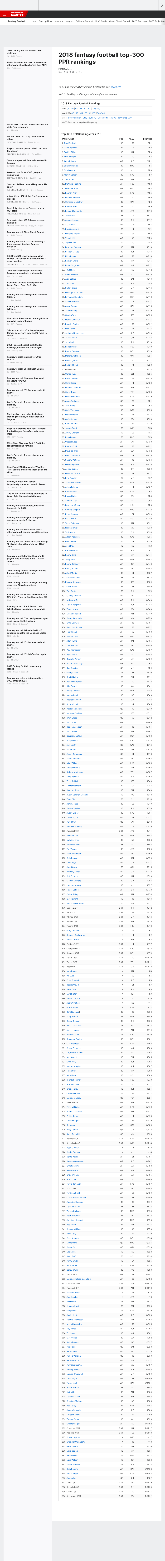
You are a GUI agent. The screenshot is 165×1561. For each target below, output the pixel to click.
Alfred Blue (71, 1075)
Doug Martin (72, 1016)
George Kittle (72, 672)
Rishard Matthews (75, 772)
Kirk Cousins (72, 668)
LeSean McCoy (72, 251)
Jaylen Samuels (74, 1410)
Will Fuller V (70, 518)
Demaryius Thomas (74, 292)
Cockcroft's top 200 (107, 118)
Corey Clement (73, 1021)
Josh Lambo (72, 1297)
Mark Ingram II (71, 360)
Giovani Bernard (74, 880)
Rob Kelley (71, 1405)
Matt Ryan (71, 749)
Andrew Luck (71, 500)
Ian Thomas (72, 1265)
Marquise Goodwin (73, 455)
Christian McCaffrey (74, 202)
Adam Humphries (74, 1324)
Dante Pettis (72, 1157)
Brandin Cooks (71, 324)
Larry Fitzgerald (72, 265)
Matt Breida (70, 541)
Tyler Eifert (71, 799)
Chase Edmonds (74, 1048)
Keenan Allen (71, 193)
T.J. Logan (71, 1333)
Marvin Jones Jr (72, 319)
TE (81, 108)
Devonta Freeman (73, 247)
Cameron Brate (73, 1093)
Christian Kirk (73, 1166)
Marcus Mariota (74, 1098)
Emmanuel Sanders (73, 297)
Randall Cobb (71, 446)
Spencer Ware (73, 1084)
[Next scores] (162, 5)
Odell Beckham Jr (73, 188)
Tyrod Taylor (72, 817)
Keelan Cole (72, 645)
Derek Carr (71, 1247)
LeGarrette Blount (74, 1052)
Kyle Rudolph (71, 478)
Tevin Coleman (72, 523)
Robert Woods (71, 378)
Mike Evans (70, 256)
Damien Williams (74, 1229)
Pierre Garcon (71, 514)
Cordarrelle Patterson (76, 1197)
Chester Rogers (73, 1423)
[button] (154, 14)
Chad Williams (73, 1175)
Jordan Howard (72, 220)
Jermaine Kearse (74, 1365)
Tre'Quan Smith (73, 1193)
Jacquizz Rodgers (75, 1202)
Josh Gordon (71, 337)
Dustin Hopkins (73, 1437)
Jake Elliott (72, 989)
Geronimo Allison (74, 627)
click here (116, 86)
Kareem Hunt (71, 206)
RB (72, 108)
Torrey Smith (72, 1383)
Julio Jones (69, 179)
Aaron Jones (72, 804)
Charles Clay (72, 1089)
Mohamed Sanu (74, 614)
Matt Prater (72, 994)
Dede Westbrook (74, 853)
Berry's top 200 (125, 118)
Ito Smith (70, 1392)
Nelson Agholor (72, 464)
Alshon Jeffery (73, 600)
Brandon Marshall (74, 1111)
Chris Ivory (71, 1061)
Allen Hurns (72, 641)
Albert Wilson (72, 1170)
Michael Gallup (73, 767)
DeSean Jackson (74, 727)
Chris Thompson (72, 410)
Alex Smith (71, 745)
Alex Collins (70, 279)
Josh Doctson (73, 636)
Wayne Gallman (74, 1211)
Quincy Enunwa (74, 595)
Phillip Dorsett (73, 1116)
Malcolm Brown (74, 1414)
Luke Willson (72, 1460)
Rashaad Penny (74, 699)
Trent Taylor (72, 1378)
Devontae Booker (74, 1039)
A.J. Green (70, 224)
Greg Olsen (72, 1310)
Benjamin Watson (74, 681)
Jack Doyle (70, 546)
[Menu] (4, 14)
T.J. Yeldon (72, 849)
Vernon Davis (72, 1455)
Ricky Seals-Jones (75, 903)
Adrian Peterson (72, 537)
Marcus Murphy (74, 1066)
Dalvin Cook (69, 170)
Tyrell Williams (73, 1107)
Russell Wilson (71, 496)
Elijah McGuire (73, 1215)
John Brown (72, 731)
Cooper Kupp (71, 442)
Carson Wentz (71, 550)
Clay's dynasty (89, 118)
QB (68, 108)
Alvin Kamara (70, 156)
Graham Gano (73, 1007)
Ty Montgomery (74, 785)
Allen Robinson (72, 301)
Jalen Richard (73, 835)
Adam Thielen (71, 274)
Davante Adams (72, 233)
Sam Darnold (72, 1351)
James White (71, 586)
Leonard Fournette (73, 211)
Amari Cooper (71, 306)
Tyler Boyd (71, 862)
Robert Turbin (73, 1387)
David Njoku (72, 677)
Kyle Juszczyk (73, 1206)
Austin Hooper (73, 1030)
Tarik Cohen (70, 532)
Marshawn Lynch (73, 356)
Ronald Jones (73, 1012)
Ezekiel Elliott (70, 152)
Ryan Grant (72, 654)
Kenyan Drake (71, 261)
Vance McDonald (74, 1025)
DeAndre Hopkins (73, 184)
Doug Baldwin (71, 451)
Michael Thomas (72, 197)
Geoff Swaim (72, 1446)
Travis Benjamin (74, 1184)
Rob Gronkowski (72, 229)
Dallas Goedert (73, 1464)
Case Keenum (73, 1238)
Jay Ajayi (69, 342)
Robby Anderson (72, 568)
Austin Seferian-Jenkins (77, 795)
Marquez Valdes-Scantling (79, 1279)
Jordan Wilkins (73, 844)
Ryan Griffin (72, 1256)
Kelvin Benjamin (74, 604)
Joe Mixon (70, 215)
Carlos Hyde (70, 374)
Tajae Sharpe (72, 1120)
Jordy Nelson (71, 559)
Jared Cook (72, 867)
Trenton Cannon (74, 1419)
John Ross (71, 722)
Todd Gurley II (70, 143)
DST (89, 108)
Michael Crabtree (73, 387)
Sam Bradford (73, 1360)
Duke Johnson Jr (73, 473)
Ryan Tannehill (73, 1134)
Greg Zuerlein (73, 930)
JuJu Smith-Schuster (74, 333)
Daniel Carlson (73, 1152)
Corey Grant (72, 1270)
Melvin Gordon (70, 175)
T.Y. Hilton (70, 270)
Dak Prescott (72, 876)
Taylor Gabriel (73, 890)
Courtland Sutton (74, 736)
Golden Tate (70, 315)
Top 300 (96, 108)
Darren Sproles (73, 808)
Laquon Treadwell (75, 1374)
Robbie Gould (73, 985)
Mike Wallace (73, 776)
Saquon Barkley (71, 166)
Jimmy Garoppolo (74, 754)
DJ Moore (71, 1125)
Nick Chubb (72, 1057)
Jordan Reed (71, 428)
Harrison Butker (74, 998)
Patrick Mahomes (74, 709)
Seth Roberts (72, 1469)
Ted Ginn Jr (72, 632)
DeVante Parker (74, 659)
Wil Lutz (70, 976)
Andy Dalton (72, 1129)
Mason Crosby (73, 1292)
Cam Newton (71, 491)
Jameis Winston (74, 1356)
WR (76, 108)
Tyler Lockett (72, 609)
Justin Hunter (73, 1315)
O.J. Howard (72, 899)
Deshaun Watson (72, 505)
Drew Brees (72, 718)
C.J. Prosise (72, 1338)
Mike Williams (73, 763)
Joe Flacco (72, 1347)
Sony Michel (72, 704)
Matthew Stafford (74, 713)
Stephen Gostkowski (76, 935)
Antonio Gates (73, 1034)
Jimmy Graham (72, 433)
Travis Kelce (70, 242)
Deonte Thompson (75, 1319)
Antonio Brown (70, 161)
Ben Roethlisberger (75, 663)
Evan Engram (71, 437)
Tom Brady (70, 405)
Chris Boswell (73, 980)
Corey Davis (70, 392)
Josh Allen (71, 1478)
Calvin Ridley (72, 894)
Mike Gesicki (72, 1451)
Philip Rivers (72, 740)
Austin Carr (72, 1179)
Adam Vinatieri (73, 1003)
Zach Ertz (69, 283)
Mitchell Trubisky (74, 826)
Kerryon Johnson (73, 582)
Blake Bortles (72, 1342)
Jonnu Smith (72, 1261)
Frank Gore (72, 1071)
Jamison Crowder (73, 482)
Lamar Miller (70, 347)
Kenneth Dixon (73, 1396)
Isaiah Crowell (71, 528)
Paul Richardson (74, 650)
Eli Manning (72, 1242)
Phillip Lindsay (73, 690)
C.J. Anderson (73, 1043)
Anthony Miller (73, 871)
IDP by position (74, 118)
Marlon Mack (72, 695)
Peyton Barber (71, 423)
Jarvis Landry (71, 310)
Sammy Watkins (72, 460)
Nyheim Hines (73, 840)
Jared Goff (71, 822)
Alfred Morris (71, 573)
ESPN (17, 14)
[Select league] (10, 5)
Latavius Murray (74, 885)
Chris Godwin (73, 623)
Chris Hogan (70, 383)
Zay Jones (71, 1328)
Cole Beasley (72, 858)
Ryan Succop (73, 1147)
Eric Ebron (71, 1252)
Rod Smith (71, 1224)
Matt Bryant (72, 971)
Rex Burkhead (71, 365)
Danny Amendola (74, 618)
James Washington (75, 1161)
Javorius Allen (73, 790)
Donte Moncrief (74, 758)
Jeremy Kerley (73, 1369)
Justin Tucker (73, 939)
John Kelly (71, 1233)
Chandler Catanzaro (76, 1442)
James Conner (71, 469)
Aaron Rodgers (71, 401)
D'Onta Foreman (74, 1080)
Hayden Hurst (73, 1306)
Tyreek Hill (70, 238)
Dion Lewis (70, 328)
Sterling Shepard (72, 509)
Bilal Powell (72, 686)
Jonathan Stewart (75, 1220)
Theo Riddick (72, 781)
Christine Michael (74, 1401)
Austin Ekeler (72, 813)
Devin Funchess (72, 396)
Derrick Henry (71, 414)
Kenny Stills (70, 555)
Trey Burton (72, 591)
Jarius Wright (72, 1473)
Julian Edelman (72, 487)
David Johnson (71, 147)
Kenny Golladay (72, 564)
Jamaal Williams (72, 577)
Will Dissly (71, 1301)
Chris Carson (71, 419)
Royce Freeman (72, 351)
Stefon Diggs (71, 288)
